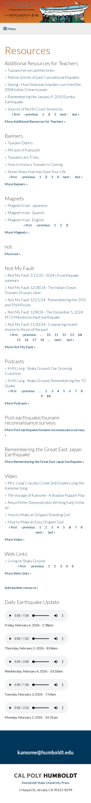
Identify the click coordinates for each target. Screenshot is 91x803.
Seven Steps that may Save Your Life (37, 171)
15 (19, 340)
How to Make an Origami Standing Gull (39, 514)
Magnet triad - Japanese (27, 205)
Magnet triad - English (26, 219)
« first (16, 114)
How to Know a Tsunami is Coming (35, 164)
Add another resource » (21, 588)
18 (42, 340)
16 (26, 340)
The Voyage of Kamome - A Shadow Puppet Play (46, 495)
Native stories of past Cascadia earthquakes (44, 77)
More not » (13, 254)
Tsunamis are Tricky (23, 157)
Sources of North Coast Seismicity (35, 109)
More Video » (15, 539)
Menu (11, 29)
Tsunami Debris (20, 142)
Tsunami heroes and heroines (31, 70)
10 (48, 335)
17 (34, 340)
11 (56, 335)
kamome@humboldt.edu (45, 752)
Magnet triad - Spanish (26, 212)
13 (72, 335)
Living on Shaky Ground (26, 560)
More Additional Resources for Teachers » (35, 121)
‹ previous (31, 114)
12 (64, 335)
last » (76, 114)
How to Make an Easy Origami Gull (36, 522)
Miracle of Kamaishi (24, 150)
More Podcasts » (17, 403)
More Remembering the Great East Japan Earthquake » (44, 461)
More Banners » (16, 184)
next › (64, 114)
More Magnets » (17, 232)
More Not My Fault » (20, 347)
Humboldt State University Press (45, 783)
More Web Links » (18, 573)
